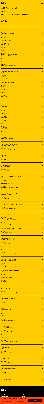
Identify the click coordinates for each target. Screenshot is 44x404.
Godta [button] (35, 400)
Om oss (3, 394)
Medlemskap (4, 396)
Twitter (24, 394)
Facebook (25, 396)
